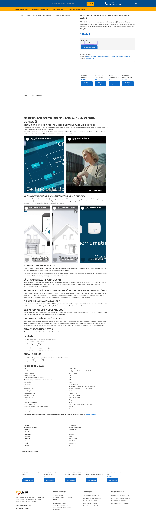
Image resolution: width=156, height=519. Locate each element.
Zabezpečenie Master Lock (91, 495)
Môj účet (55, 499)
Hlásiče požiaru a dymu (90, 503)
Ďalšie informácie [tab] (37, 95)
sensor (71, 436)
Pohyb (70, 445)
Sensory (113, 56)
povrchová (72, 432)
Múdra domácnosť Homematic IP (92, 498)
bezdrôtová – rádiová (75, 427)
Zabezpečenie (73, 438)
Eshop (29, 15)
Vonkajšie (71, 434)
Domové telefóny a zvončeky (76, 9)
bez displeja (72, 443)
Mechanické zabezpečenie (40, 9)
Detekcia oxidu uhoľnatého (91, 506)
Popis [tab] (25, 95)
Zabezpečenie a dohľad (123, 56)
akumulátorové (73, 429)
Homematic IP (95, 56)
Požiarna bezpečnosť (21, 9)
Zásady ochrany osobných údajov (62, 497)
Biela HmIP (72, 441)
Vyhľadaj (90, 3)
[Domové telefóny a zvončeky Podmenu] (86, 9)
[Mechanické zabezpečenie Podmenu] (49, 9)
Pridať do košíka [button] (87, 83)
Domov (23, 15)
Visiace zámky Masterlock (90, 500)
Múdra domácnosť (57, 9)
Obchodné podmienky (59, 495)
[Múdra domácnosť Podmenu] (64, 9)
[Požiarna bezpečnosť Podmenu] (29, 9)
